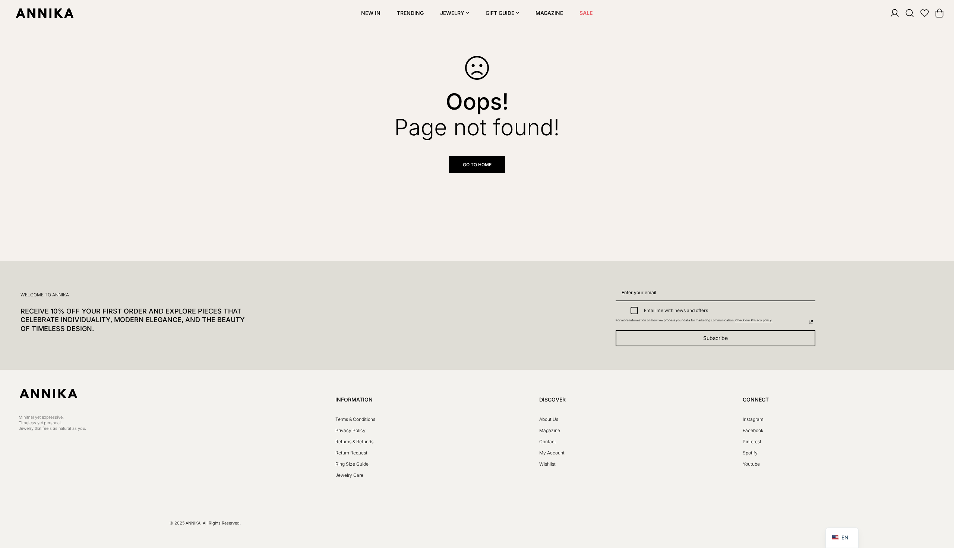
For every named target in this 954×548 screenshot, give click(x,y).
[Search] (905, 13)
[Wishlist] (919, 13)
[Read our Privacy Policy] (810, 322)
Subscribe (715, 338)
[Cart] (934, 13)
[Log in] (890, 13)
